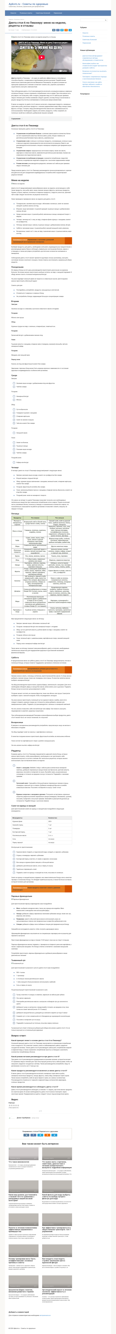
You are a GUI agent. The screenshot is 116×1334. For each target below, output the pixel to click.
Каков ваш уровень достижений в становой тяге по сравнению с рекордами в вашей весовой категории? (23, 1197)
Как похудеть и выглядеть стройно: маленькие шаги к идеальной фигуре (53, 1261)
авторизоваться (45, 1315)
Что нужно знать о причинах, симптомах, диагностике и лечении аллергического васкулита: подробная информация (57, 1165)
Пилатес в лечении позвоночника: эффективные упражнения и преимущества (23, 1230)
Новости (13, 13)
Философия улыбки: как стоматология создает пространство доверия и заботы (94, 66)
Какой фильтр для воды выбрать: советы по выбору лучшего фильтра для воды (56, 1197)
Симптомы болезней (43, 13)
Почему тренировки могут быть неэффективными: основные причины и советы (22, 1261)
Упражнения (58, 13)
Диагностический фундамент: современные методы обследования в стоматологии (92, 58)
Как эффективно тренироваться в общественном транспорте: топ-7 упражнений (56, 1230)
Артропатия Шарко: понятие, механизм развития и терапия (21, 1291)
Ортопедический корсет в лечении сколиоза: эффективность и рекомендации (57, 1292)
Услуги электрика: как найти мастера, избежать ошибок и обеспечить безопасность (92, 84)
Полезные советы (26, 13)
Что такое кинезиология (19, 1162)
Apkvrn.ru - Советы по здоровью (28, 4)
